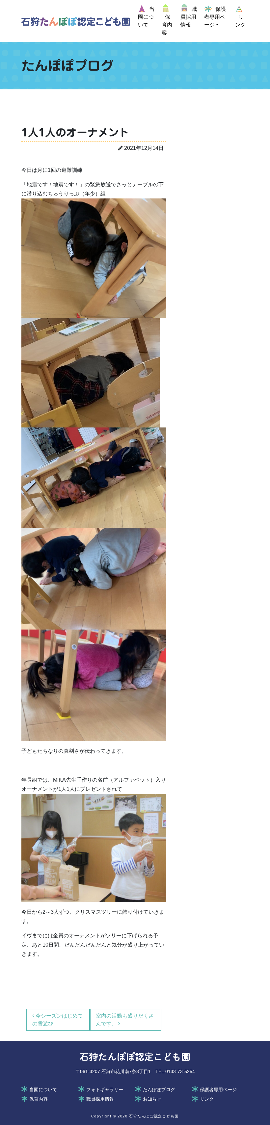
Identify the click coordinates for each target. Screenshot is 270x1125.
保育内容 (38, 1099)
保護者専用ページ (218, 1089)
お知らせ (152, 1099)
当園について (43, 1089)
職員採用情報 (100, 1099)
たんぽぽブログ (159, 1089)
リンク (207, 1099)
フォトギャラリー (104, 1089)
